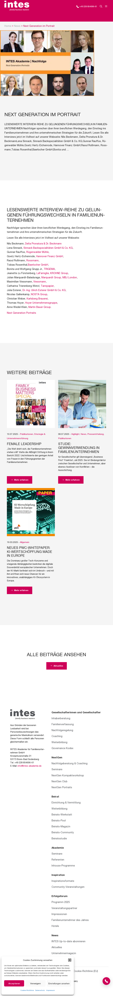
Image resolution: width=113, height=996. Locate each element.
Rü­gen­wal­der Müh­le (37, 251)
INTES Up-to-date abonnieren (68, 941)
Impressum (50, 990)
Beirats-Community (63, 832)
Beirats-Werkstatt (62, 814)
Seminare (57, 769)
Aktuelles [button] (58, 666)
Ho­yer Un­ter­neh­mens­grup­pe (41, 302)
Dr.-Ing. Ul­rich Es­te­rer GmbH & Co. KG (44, 290)
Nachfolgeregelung (62, 730)
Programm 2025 (61, 902)
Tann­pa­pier (47, 285)
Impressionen (59, 914)
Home (7, 25)
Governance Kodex (62, 748)
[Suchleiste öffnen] (99, 6)
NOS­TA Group (39, 294)
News (17, 25)
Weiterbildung (59, 742)
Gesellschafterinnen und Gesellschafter (76, 712)
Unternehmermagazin (64, 953)
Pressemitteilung (95, 434)
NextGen (57, 757)
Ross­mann (32, 260)
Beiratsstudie (59, 838)
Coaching (57, 736)
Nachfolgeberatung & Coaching (70, 763)
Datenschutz (40, 990)
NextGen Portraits (62, 787)
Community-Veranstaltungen (68, 886)
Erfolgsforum (60, 896)
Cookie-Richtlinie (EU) (85, 970)
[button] (69, 960)
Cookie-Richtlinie (27, 990)
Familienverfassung (63, 724)
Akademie (58, 847)
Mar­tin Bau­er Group (39, 306)
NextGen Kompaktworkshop (68, 775)
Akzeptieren (14, 983)
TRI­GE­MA (49, 268)
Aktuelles (57, 947)
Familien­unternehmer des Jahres (70, 919)
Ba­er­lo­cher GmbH (38, 264)
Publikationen (26, 434)
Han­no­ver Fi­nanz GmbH (49, 256)
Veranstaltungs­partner (64, 908)
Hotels (55, 925)
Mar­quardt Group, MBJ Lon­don (59, 277)
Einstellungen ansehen (59, 983)
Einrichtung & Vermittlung (66, 802)
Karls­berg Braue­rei (37, 298)
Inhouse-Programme (63, 865)
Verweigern (35, 983)
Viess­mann (39, 281)
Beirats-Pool (59, 820)
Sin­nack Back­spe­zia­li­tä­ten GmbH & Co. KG (48, 247)
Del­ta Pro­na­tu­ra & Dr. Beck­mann (43, 243)
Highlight (75, 434)
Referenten (58, 859)
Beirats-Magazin (61, 826)
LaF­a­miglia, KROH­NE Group (52, 273)
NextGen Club (59, 781)
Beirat (55, 796)
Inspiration (58, 874)
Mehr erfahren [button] (21, 480)
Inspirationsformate (63, 880)
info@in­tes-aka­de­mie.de (29, 765)
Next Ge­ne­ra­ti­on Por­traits (21, 312)
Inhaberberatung (61, 718)
